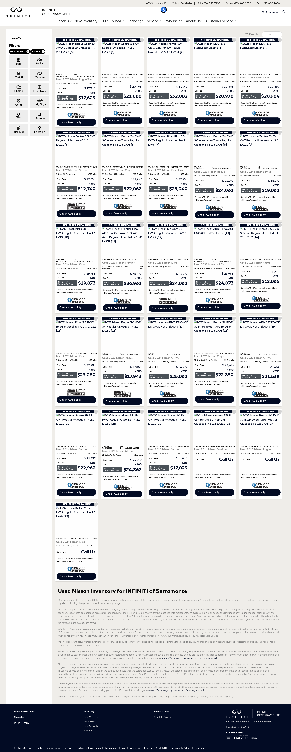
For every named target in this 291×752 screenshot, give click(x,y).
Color (18, 104)
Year (18, 63)
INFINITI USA (21, 722)
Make (39, 63)
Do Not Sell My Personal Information (97, 748)
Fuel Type (19, 132)
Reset (15, 38)
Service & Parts (161, 711)
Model (19, 76)
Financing (19, 717)
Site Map (69, 748)
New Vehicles (91, 717)
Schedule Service (162, 717)
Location (39, 132)
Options (40, 118)
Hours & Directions (24, 711)
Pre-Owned (90, 721)
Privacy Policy (53, 748)
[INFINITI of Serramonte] (37, 11)
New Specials (91, 726)
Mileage (40, 77)
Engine (18, 91)
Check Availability (70, 122)
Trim (18, 117)
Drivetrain (39, 91)
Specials (88, 730)
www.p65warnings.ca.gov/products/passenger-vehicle (189, 658)
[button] (164, 10)
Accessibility (36, 748)
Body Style (40, 104)
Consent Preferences (130, 748)
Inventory (89, 711)
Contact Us (20, 748)
